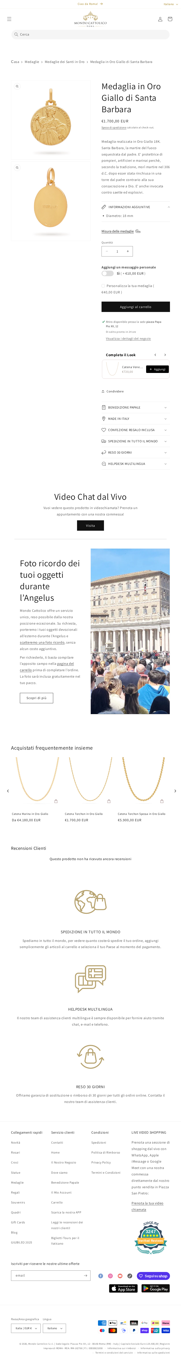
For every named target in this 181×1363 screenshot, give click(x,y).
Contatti (57, 1142)
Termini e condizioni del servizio (114, 1352)
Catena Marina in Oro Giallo (30, 814)
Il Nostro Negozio (63, 1162)
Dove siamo (59, 1173)
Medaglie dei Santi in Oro (65, 61)
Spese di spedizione (114, 127)
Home (55, 1152)
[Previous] (7, 789)
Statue (16, 1173)
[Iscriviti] (85, 1275)
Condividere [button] (115, 391)
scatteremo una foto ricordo (42, 642)
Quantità (107, 242)
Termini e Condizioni (106, 1173)
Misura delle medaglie (118, 231)
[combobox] (90, 35)
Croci (14, 1162)
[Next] (174, 789)
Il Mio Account (61, 1192)
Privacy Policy (101, 1162)
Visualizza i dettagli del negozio (128, 338)
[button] (9, 19)
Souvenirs (18, 1202)
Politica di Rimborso (105, 1152)
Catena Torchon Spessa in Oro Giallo (142, 814)
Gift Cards (18, 1222)
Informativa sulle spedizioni (153, 1352)
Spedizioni (98, 1142)
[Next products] (165, 355)
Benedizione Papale (65, 1182)
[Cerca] (16, 34)
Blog (14, 1232)
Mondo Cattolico (38, 1343)
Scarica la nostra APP (66, 1212)
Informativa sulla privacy (155, 1348)
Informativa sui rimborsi (121, 1348)
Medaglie (32, 61)
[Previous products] (155, 355)
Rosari (15, 1152)
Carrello (57, 1202)
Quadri (16, 1212)
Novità (15, 1142)
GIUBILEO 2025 (21, 1242)
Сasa (15, 61)
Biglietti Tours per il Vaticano (65, 1240)
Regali (15, 1192)
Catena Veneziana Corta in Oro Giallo (132, 367)
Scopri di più (36, 698)
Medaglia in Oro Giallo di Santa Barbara (121, 61)
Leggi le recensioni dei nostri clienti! (67, 1225)
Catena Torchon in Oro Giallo (84, 814)
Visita (90, 525)
